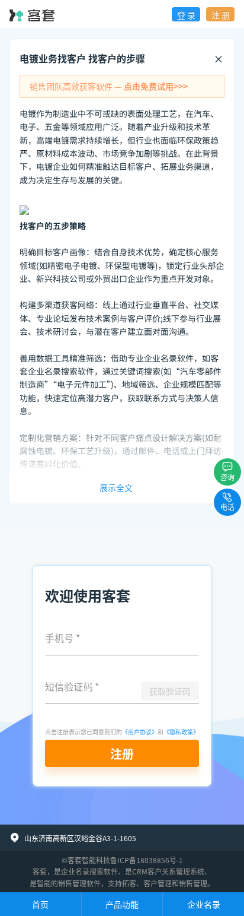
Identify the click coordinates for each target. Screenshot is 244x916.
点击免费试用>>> (156, 86)
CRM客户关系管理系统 (168, 871)
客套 (40, 871)
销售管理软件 (79, 883)
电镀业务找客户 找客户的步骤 (82, 58)
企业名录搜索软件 (89, 871)
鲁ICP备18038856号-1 (146, 860)
